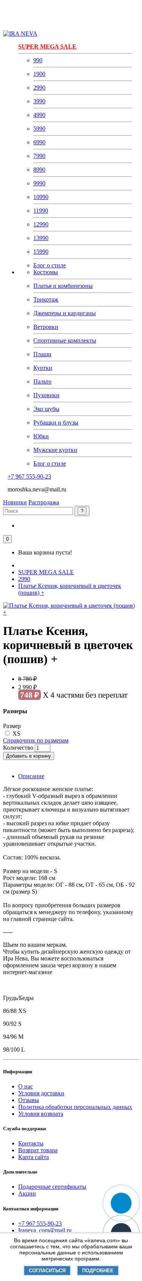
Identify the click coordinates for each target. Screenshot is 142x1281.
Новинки (15, 502)
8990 (39, 169)
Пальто (42, 381)
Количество (18, 747)
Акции (27, 1193)
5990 (39, 128)
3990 (39, 101)
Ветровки (45, 327)
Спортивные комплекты (64, 340)
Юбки (41, 436)
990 (37, 60)
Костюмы (45, 272)
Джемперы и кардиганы (64, 313)
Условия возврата (40, 1113)
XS (16, 733)
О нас (25, 1086)
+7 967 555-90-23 (29, 476)
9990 (39, 183)
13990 (40, 238)
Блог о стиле (49, 265)
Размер (12, 726)
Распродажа (43, 502)
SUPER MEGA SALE (47, 46)
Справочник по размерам (36, 740)
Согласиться (47, 1270)
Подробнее (98, 1270)
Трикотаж (45, 299)
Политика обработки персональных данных (75, 1107)
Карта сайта (33, 1157)
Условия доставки (41, 1093)
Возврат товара (38, 1150)
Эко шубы (46, 409)
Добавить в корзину (28, 756)
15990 (40, 251)
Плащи (42, 354)
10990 (40, 197)
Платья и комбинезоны (63, 286)
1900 (39, 74)
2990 (39, 87)
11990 (40, 210)
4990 (39, 115)
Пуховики (46, 395)
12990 (40, 224)
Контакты (31, 1143)
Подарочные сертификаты (52, 1186)
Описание (31, 776)
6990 (39, 142)
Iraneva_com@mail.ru (45, 1230)
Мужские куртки (55, 450)
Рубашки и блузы (55, 422)
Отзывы (28, 1100)
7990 (39, 156)
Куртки (42, 368)
